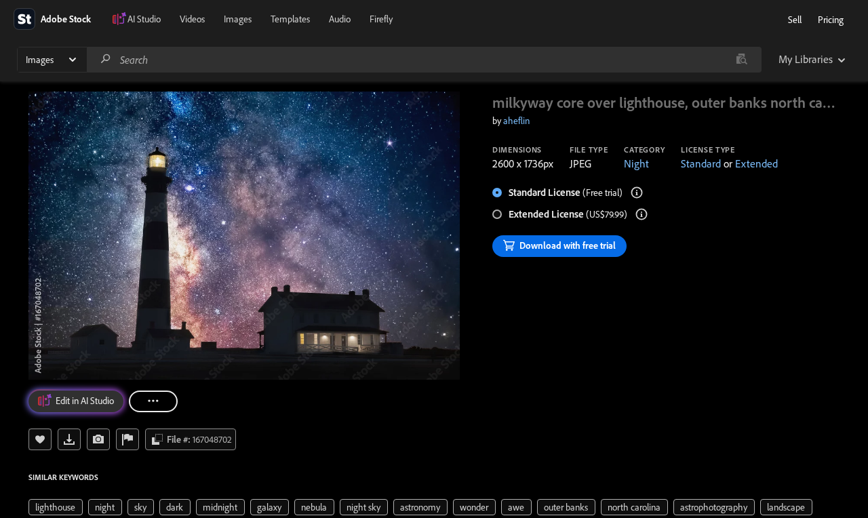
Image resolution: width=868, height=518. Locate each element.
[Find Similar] (98, 439)
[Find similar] (741, 59)
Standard (701, 163)
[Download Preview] (69, 439)
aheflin (516, 121)
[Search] (105, 59)
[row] (55, 507)
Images (238, 19)
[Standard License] (636, 192)
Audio (340, 19)
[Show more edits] (153, 401)
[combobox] (424, 60)
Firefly (381, 19)
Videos (192, 19)
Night (636, 163)
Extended (756, 163)
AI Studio (144, 19)
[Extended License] (641, 214)
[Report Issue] (127, 439)
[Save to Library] (40, 439)
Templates (290, 19)
